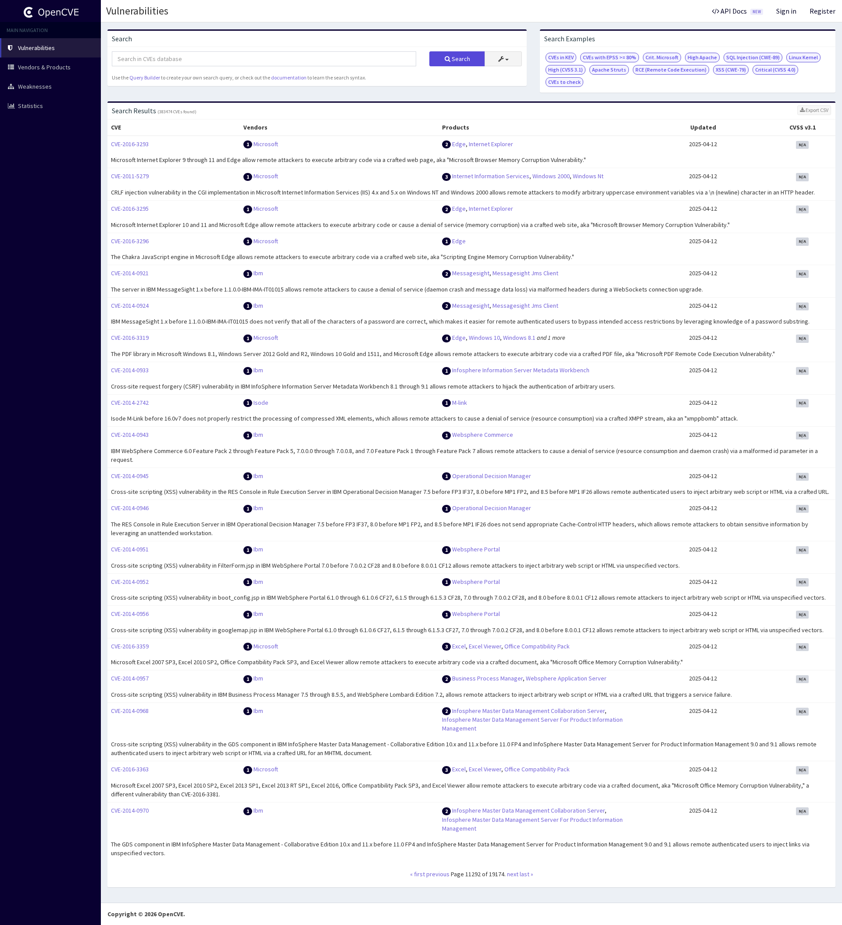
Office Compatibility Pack (537, 646)
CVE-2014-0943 (130, 435)
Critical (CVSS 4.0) (775, 69)
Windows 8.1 (519, 338)
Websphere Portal (476, 549)
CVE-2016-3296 (130, 241)
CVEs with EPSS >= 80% (609, 57)
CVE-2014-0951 (130, 549)
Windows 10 (484, 338)
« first (417, 874)
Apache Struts (609, 69)
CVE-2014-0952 (130, 582)
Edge (459, 144)
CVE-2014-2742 (130, 403)
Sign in (786, 11)
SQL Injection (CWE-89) (753, 57)
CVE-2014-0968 (130, 711)
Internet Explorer (491, 144)
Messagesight (470, 273)
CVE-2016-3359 (130, 646)
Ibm (258, 273)
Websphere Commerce (482, 435)
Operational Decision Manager (491, 476)
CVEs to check (564, 82)
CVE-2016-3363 (130, 769)
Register (822, 11)
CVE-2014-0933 (130, 370)
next (512, 874)
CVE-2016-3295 (130, 208)
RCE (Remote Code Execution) (670, 69)
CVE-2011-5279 (130, 176)
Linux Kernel (803, 57)
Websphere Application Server (566, 678)
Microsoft (265, 144)
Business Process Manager (487, 678)
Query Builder (144, 77)
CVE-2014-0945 (130, 476)
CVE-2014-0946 (130, 508)
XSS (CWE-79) (731, 69)
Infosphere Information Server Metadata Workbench (520, 370)
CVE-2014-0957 (130, 678)
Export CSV (816, 110)
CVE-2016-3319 (130, 338)
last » (526, 874)
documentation (289, 77)
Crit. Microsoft (662, 57)
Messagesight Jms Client (525, 273)
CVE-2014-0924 (130, 306)
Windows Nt (588, 176)
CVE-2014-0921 (130, 273)
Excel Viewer (485, 646)
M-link (459, 403)
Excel (459, 646)
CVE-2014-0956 (130, 614)
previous (438, 874)
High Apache (702, 57)
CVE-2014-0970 (130, 810)
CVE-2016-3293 (130, 144)
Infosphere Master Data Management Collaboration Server (528, 711)
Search (460, 59)
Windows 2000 (551, 176)
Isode (260, 403)
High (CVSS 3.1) (565, 69)
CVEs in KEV (561, 57)
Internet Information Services (490, 176)
